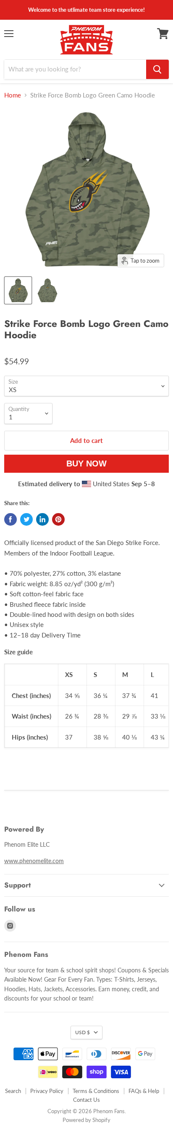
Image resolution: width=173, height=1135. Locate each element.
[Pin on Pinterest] (58, 519)
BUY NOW (88, 463)
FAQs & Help (143, 1091)
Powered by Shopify (86, 1120)
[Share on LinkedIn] (42, 519)
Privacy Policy (46, 1091)
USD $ (82, 1032)
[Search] (157, 69)
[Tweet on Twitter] (26, 519)
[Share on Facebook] (10, 519)
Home (12, 95)
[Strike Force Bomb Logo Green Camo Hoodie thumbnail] (18, 290)
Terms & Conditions (96, 1091)
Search (13, 1091)
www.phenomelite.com (34, 860)
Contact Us (86, 1099)
